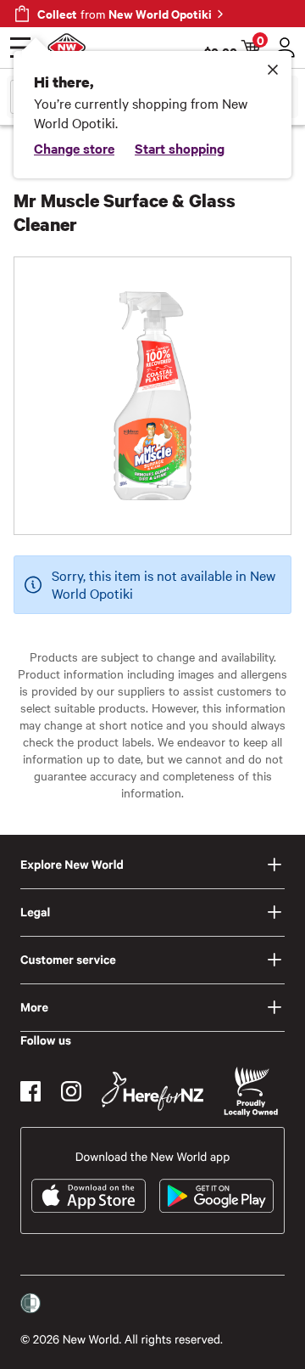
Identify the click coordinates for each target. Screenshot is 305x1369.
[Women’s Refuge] (30, 1303)
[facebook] (30, 1091)
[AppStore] (88, 1196)
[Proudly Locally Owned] (251, 1092)
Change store (74, 147)
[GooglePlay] (216, 1196)
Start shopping (180, 147)
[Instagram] (71, 1091)
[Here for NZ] (152, 1091)
